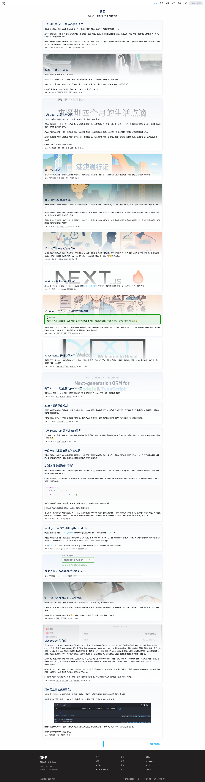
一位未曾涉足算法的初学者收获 (62, 450)
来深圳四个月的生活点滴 (58, 114)
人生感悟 (63, 619)
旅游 (62, 226)
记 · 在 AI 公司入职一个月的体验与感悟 (66, 311)
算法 (58, 519)
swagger (63, 576)
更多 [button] (179, 3)
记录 (69, 333)
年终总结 (60, 92)
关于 (173, 3)
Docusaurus (53, 769)
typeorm (68, 396)
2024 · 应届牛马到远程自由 (59, 248)
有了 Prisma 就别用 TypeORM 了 (63, 388)
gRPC (50, 545)
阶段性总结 (59, 48)
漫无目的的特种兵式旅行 (58, 200)
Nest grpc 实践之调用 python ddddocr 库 (68, 528)
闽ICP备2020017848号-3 (132, 779)
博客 (155, 3)
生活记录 (70, 48)
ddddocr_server (66, 533)
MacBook (65, 680)
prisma (62, 396)
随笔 (62, 178)
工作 (65, 259)
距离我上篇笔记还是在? (57, 689)
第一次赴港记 (52, 170)
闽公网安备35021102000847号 (154, 779)
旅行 (67, 178)
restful (64, 441)
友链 (167, 3)
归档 (122, 765)
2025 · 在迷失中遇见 (56, 69)
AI (65, 48)
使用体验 (76, 680)
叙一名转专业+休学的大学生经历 (63, 598)
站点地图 (51, 779)
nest (58, 549)
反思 (71, 148)
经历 (59, 148)
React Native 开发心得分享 (59, 355)
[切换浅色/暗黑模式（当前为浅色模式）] (185, 3)
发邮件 (148, 769)
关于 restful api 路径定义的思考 (62, 430)
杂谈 (58, 441)
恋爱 (63, 148)
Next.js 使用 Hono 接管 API (60, 281)
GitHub (149, 761)
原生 (67, 366)
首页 (97, 761)
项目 (161, 3)
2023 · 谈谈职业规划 (56, 405)
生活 (65, 92)
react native (60, 366)
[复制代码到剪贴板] (158, 487)
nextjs (58, 289)
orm (57, 396)
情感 (70, 92)
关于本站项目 (101, 769)
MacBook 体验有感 (55, 640)
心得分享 (73, 366)
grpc (62, 549)
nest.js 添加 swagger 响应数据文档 (64, 571)
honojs (64, 289)
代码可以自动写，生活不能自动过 (63, 24)
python (68, 549)
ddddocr (109, 533)
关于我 (98, 765)
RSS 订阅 (43, 779)
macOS (58, 680)
